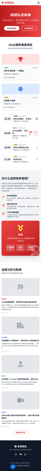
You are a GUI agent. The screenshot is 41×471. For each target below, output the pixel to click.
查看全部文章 (20, 432)
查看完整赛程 (11, 28)
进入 (35, 133)
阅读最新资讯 (29, 28)
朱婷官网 (9, 2)
